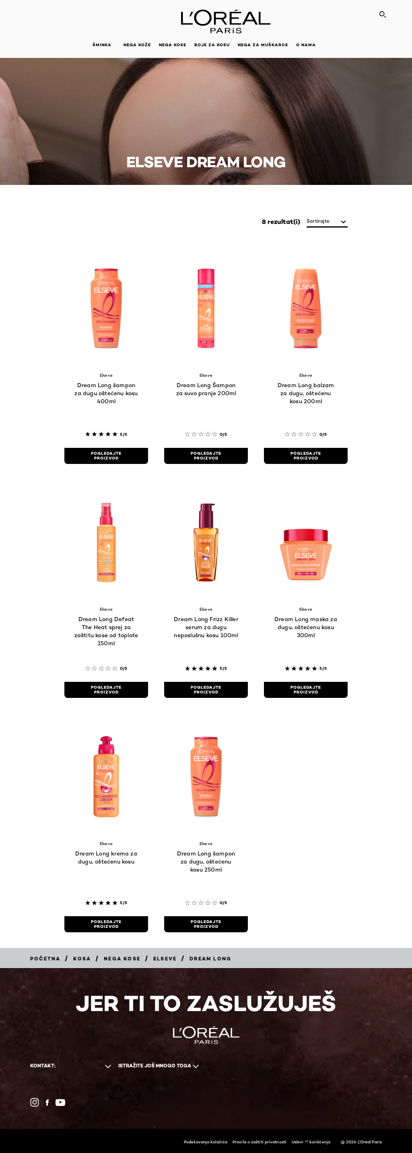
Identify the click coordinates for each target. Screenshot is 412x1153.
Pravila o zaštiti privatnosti (259, 1141)
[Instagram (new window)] (34, 1102)
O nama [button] (306, 44)
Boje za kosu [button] (212, 44)
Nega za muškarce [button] (263, 44)
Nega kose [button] (172, 44)
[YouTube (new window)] (60, 1102)
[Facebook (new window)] (47, 1102)
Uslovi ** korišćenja (311, 1141)
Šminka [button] (102, 44)
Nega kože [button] (137, 44)
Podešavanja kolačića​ (205, 1141)
